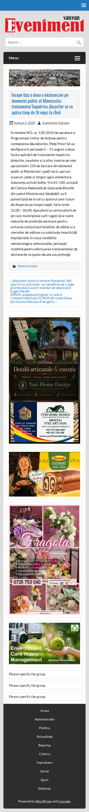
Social (44, 771)
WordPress (44, 801)
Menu (13, 58)
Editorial (44, 788)
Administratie (27, 266)
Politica (44, 728)
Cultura (44, 754)
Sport (44, 779)
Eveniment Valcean (55, 123)
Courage (64, 801)
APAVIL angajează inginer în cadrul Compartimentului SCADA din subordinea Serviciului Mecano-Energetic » (41, 297)
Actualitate (44, 736)
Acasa (44, 710)
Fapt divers (44, 762)
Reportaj (44, 745)
